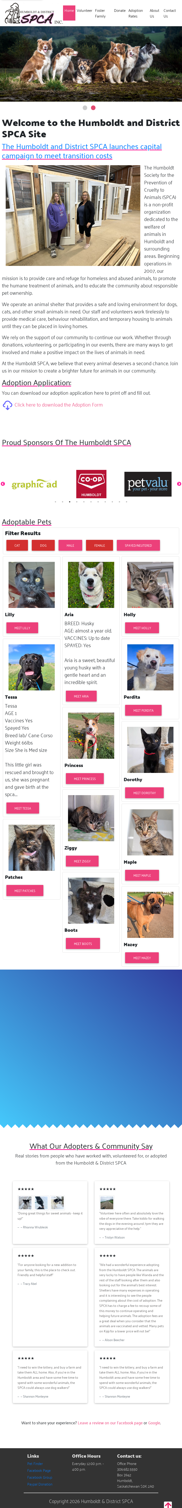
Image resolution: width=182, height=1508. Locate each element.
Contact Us (170, 13)
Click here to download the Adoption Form (58, 404)
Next (179, 484)
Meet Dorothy (144, 793)
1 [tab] (55, 501)
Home (69, 10)
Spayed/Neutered (138, 545)
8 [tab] (105, 501)
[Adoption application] (8, 404)
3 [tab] (69, 501)
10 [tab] (119, 501)
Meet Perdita (143, 710)
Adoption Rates (135, 13)
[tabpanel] (34, 484)
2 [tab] (62, 501)
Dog (43, 545)
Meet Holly (142, 628)
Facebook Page (39, 1470)
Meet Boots (83, 943)
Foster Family (100, 13)
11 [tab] (126, 501)
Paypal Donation (39, 1484)
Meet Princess (85, 778)
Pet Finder (35, 1463)
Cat (17, 545)
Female (99, 545)
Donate (120, 10)
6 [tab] (91, 501)
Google (154, 1422)
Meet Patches (24, 890)
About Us (154, 13)
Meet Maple (142, 875)
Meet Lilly (22, 628)
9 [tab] (112, 501)
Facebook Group (39, 1477)
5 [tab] (84, 501)
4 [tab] (76, 501)
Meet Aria (81, 696)
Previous (2, 484)
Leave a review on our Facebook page (110, 1422)
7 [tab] (98, 501)
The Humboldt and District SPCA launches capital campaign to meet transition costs (82, 150)
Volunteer (84, 10)
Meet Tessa (22, 808)
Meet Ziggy (82, 861)
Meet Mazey (142, 958)
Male (70, 545)
